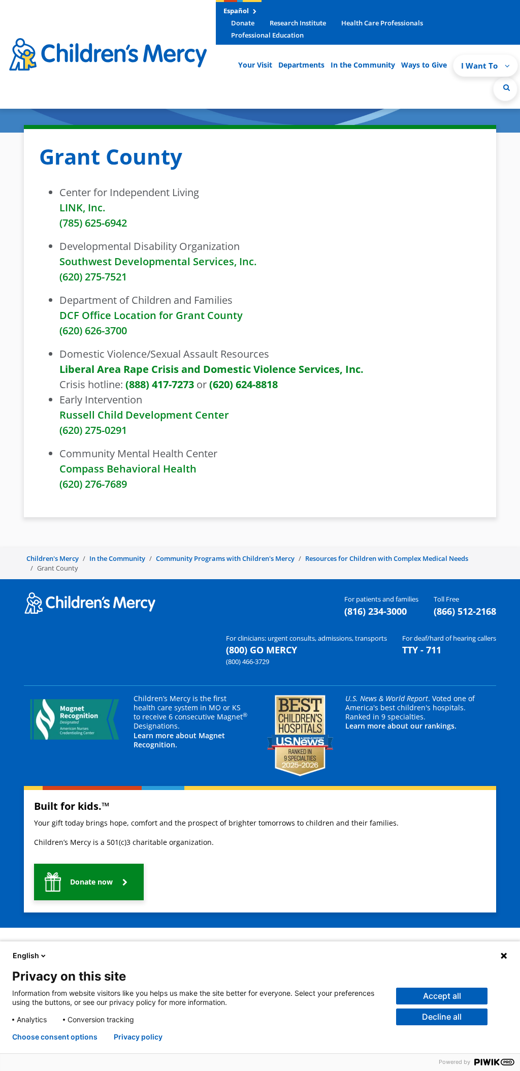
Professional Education (267, 35)
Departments (301, 65)
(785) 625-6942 (93, 223)
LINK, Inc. (82, 207)
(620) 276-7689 (93, 484)
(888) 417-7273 (159, 384)
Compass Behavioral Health (128, 469)
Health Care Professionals (382, 22)
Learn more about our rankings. (401, 726)
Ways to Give (424, 65)
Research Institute (298, 22)
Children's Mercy (52, 558)
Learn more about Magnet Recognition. (179, 740)
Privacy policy (138, 1037)
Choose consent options (55, 1037)
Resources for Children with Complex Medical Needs (386, 558)
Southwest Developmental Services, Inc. (157, 261)
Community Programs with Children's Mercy (225, 558)
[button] (505, 89)
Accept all (442, 996)
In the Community (363, 65)
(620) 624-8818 (243, 384)
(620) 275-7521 (93, 277)
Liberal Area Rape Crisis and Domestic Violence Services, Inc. (211, 369)
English (26, 955)
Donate (242, 22)
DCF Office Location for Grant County (151, 315)
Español (236, 10)
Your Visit (255, 65)
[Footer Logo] (90, 602)
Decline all (442, 1017)
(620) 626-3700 (93, 330)
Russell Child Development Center (144, 415)
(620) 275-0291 (93, 430)
